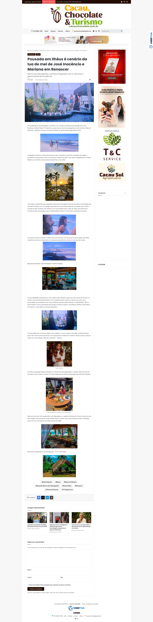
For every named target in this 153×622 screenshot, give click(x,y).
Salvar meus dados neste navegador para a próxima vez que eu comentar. (50, 585)
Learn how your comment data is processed (62, 592)
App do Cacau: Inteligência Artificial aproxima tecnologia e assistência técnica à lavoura (58, 527)
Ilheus (58, 482)
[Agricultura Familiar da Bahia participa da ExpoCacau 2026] (37, 517)
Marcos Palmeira (70, 482)
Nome (29, 570)
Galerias (53, 31)
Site (62, 577)
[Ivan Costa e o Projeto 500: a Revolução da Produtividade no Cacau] (81, 517)
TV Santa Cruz (68, 489)
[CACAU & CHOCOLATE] (77, 16)
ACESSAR (101, 264)
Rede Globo (67, 486)
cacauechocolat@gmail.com (82, 31)
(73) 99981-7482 (37, 31)
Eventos (60, 31)
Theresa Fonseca (52, 489)
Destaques (36, 50)
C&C (32, 79)
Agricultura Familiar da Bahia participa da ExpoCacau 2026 (37, 525)
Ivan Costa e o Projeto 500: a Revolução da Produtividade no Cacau (75, 1)
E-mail (29, 577)
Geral (38, 54)
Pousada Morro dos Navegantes (48, 486)
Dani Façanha (47, 482)
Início (46, 31)
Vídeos (68, 31)
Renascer (79, 486)
